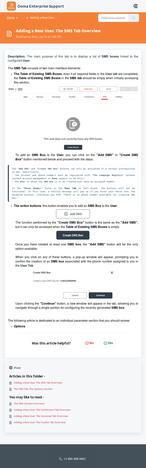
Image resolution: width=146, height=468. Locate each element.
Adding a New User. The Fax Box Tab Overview (40, 422)
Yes (110, 343)
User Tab (26, 265)
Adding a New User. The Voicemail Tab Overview (41, 416)
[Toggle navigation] (135, 6)
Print (17, 368)
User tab (111, 74)
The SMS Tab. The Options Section (33, 389)
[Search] (133, 18)
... (22, 17)
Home (11, 17)
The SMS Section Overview (29, 403)
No (92, 343)
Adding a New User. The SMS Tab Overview (38, 382)
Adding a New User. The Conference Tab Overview (42, 409)
